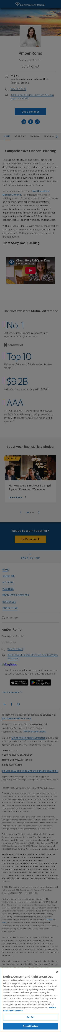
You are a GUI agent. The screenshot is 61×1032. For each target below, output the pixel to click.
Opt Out (31, 1017)
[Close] (57, 971)
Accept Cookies (30, 1026)
